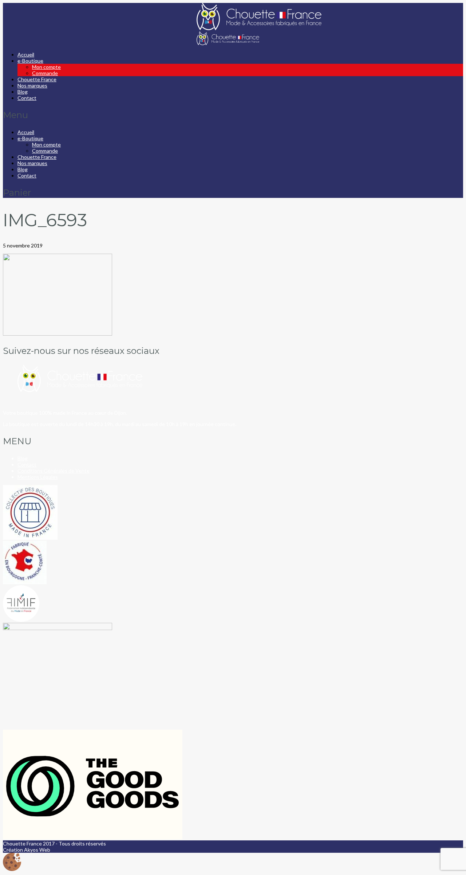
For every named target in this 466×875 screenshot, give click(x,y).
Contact (26, 98)
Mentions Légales (37, 477)
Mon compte (46, 67)
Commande (45, 73)
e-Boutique (30, 61)
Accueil (25, 54)
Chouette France (36, 79)
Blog (22, 92)
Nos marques (32, 85)
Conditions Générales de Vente (53, 471)
